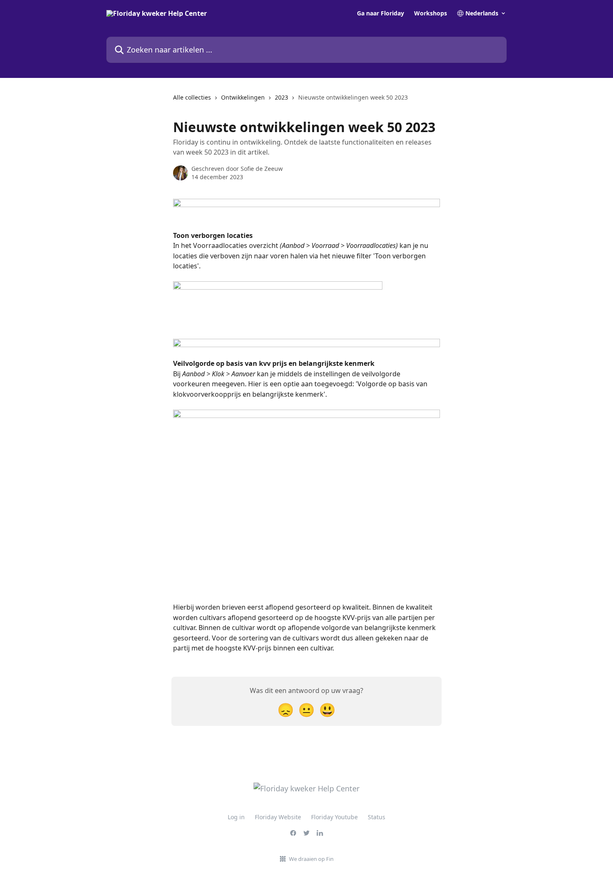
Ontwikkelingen (243, 97)
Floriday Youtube (334, 817)
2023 (281, 97)
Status (376, 817)
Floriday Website (278, 817)
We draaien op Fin (311, 859)
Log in (236, 817)
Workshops (430, 13)
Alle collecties (192, 97)
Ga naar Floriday (380, 13)
